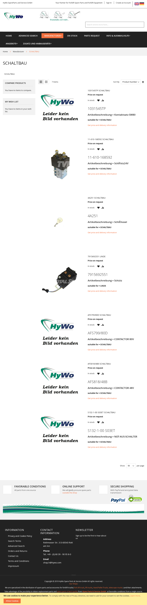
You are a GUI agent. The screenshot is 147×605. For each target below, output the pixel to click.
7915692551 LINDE (97, 256)
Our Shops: (73, 584)
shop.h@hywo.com (52, 562)
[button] (98, 100)
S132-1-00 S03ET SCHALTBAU (101, 412)
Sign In (109, 3)
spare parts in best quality (67, 591)
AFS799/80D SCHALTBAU (99, 315)
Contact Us (13, 556)
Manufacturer (18, 51)
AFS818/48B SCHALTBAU (99, 363)
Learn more (135, 595)
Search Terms (14, 541)
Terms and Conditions (18, 561)
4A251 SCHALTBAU (97, 197)
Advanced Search (16, 546)
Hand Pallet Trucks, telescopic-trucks (107, 587)
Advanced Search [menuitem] (28, 35)
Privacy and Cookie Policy (20, 536)
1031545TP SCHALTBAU (99, 90)
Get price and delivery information (102, 125)
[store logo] (45, 15)
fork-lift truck (79, 587)
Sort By (116, 82)
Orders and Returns (17, 551)
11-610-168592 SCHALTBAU (101, 139)
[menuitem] (52, 35)
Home (5, 51)
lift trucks (88, 587)
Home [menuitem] (9, 35)
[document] (74, 598)
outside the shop (69, 492)
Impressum (13, 566)
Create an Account (123, 3)
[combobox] (114, 24)
